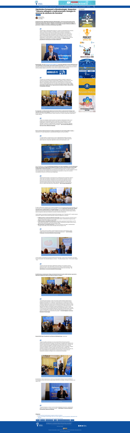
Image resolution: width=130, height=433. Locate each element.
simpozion (72, 420)
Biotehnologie (60, 6)
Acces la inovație (82, 6)
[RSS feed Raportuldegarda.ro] (86, 426)
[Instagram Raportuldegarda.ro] (84, 426)
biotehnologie (42, 420)
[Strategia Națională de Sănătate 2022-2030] (87, 111)
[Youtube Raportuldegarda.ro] (80, 426)
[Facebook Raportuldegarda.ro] (79, 426)
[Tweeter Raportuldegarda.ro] (82, 426)
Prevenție (88, 6)
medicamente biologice (49, 420)
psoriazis (55, 420)
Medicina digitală (67, 6)
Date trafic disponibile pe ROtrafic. (65, 431)
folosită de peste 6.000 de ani (52, 64)
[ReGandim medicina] (87, 94)
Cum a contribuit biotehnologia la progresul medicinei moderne (50, 415)
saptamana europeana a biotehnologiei (64, 420)
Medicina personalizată (44, 6)
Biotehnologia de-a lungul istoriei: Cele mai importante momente (50, 418)
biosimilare (37, 420)
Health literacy (75, 6)
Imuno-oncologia (52, 6)
